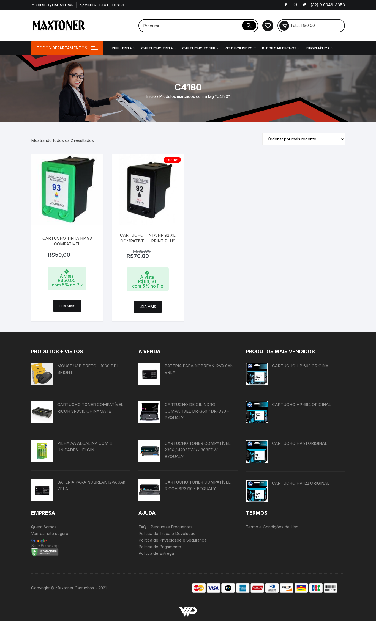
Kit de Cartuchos (279, 48)
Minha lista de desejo (105, 5)
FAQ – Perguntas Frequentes (165, 526)
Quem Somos (44, 526)
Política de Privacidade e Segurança (172, 540)
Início (151, 96)
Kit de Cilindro (239, 48)
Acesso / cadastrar (53, 5)
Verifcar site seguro (49, 533)
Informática (318, 48)
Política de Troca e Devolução (166, 533)
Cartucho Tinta (157, 48)
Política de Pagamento (159, 546)
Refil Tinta (122, 48)
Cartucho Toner (198, 48)
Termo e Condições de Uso (272, 526)
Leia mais (67, 306)
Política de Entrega (156, 553)
